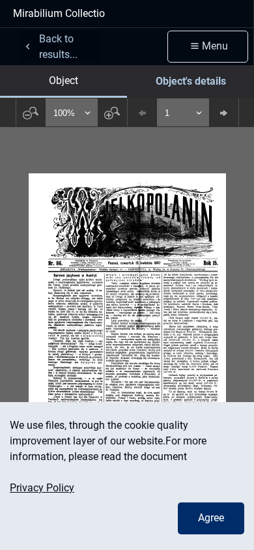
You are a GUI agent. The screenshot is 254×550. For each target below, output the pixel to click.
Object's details (191, 81)
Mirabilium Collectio (59, 13)
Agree (211, 518)
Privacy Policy (42, 488)
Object (63, 80)
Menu (215, 46)
